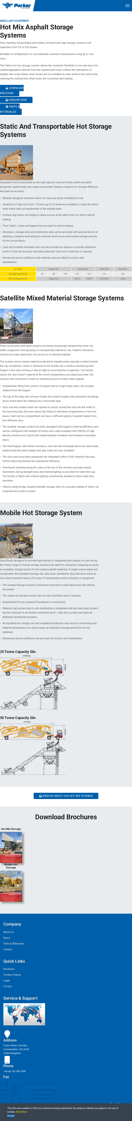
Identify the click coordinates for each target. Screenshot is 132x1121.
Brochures (9, 969)
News (6, 937)
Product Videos (12, 974)
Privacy (7, 986)
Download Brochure (12, 90)
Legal (6, 980)
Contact (7, 949)
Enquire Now (17, 99)
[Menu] (128, 5)
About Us (8, 932)
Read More (21, 1112)
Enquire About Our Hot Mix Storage (67, 795)
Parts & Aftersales (10, 109)
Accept (10, 1115)
